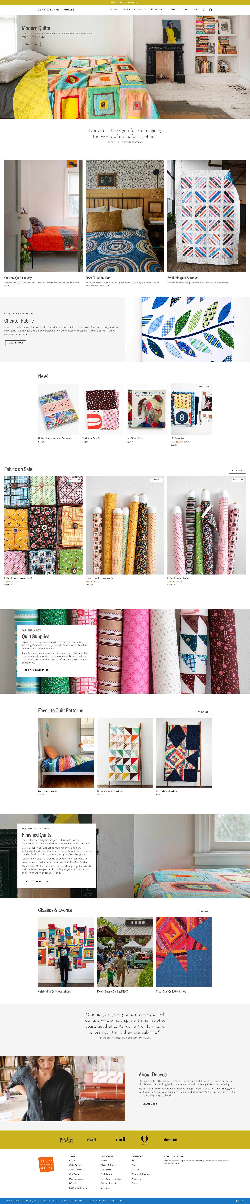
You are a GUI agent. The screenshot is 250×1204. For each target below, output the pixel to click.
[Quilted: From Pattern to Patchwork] (58, 409)
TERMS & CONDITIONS (72, 1201)
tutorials (40, 659)
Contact (135, 1170)
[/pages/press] (66, 1139)
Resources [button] (107, 1157)
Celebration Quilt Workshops (54, 991)
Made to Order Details (111, 1179)
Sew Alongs (106, 1170)
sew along (62, 656)
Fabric (72, 1161)
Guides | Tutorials (109, 1183)
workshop (47, 656)
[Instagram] (242, 1201)
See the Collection (37, 670)
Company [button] (137, 1157)
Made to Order (76, 1179)
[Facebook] (237, 1201)
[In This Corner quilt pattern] (125, 753)
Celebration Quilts (32, 866)
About (134, 1165)
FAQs (134, 1183)
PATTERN (122, 2)
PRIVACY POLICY (50, 1201)
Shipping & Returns (140, 1174)
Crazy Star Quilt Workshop (171, 991)
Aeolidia (119, 1201)
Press (134, 1161)
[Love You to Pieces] (147, 409)
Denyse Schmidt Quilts (26, 1201)
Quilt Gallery (81, 862)
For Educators (107, 1174)
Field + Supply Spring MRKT (112, 991)
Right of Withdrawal (78, 1188)
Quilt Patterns (75, 1165)
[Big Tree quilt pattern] (66, 753)
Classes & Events (108, 1165)
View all (237, 471)
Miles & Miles (102, 1201)
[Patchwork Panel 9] (103, 409)
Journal (104, 1161)
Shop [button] (72, 1157)
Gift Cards (74, 1174)
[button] (134, 10)
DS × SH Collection (43, 848)
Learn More (150, 1104)
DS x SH (73, 1183)
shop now (31, 44)
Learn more (67, 670)
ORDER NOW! (16, 343)
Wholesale (136, 1179)
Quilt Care (105, 1188)
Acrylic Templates (77, 1170)
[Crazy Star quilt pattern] (184, 753)
